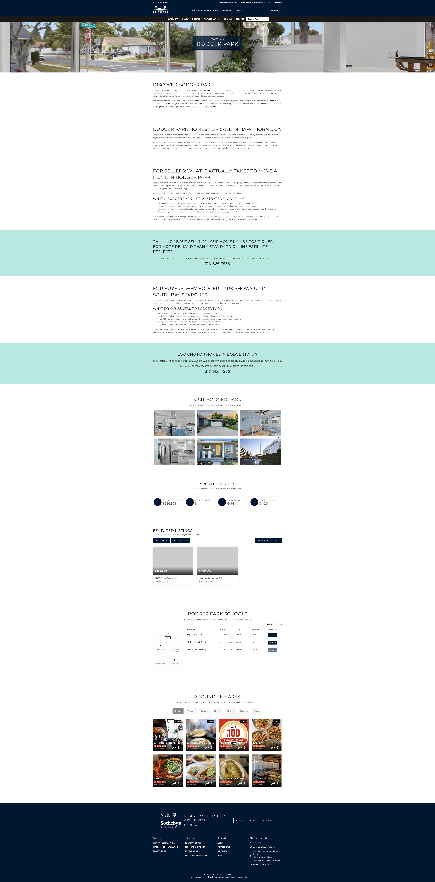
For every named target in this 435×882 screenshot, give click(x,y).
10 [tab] (226, 70)
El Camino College (170, 103)
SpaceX (205, 106)
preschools (160, 649)
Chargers (230, 103)
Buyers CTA (173, 19)
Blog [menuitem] (220, 855)
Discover (196, 19)
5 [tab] (209, 70)
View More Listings (268, 540)
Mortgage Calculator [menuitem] (273, 2)
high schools (175, 663)
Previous (10, 44)
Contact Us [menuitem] (223, 851)
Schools (228, 19)
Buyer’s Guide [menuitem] (257, 2)
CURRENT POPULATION (267, 500)
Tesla (214, 106)
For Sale (179, 540)
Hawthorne (207, 90)
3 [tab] (202, 70)
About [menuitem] (239, 10)
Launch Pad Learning (196, 649)
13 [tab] (236, 70)
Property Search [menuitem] (226, 2)
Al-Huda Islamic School (197, 642)
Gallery (185, 19)
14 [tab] (239, 70)
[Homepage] (170, 10)
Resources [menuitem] (227, 10)
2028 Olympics (159, 106)
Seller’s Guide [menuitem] (159, 851)
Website (272, 635)
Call (254, 820)
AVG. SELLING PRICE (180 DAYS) (173, 500)
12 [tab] (233, 70)
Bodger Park (238, 93)
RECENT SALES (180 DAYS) (203, 500)
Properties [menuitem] (196, 10)
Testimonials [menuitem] (224, 847)
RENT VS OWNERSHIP (234, 500)
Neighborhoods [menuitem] (211, 10)
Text (240, 820)
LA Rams (218, 103)
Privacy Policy (241, 877)
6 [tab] (212, 70)
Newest (160, 540)
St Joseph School (194, 634)
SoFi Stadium (199, 103)
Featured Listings (212, 19)
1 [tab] (195, 70)
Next (425, 44)
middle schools (160, 663)
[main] (217, 401)
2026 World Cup (267, 103)
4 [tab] (205, 70)
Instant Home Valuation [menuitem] (164, 843)
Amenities (239, 19)
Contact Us (276, 10)
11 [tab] (229, 70)
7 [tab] (216, 70)
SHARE (178, 721)
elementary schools (175, 650)
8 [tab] (219, 70)
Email (268, 820)
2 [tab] (199, 70)
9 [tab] (222, 70)
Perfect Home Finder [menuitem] (242, 2)
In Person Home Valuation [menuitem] (165, 847)
